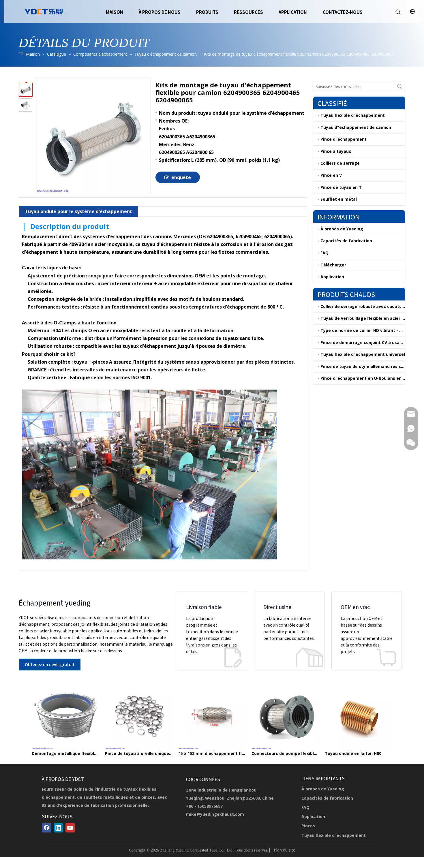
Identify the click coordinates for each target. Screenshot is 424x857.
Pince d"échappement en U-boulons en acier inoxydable (362, 378)
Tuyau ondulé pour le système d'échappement (78, 211)
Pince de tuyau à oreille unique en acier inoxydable (138, 753)
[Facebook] (46, 827)
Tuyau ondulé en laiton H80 (353, 753)
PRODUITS (207, 12)
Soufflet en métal (338, 199)
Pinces (308, 825)
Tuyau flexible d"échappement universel (362, 354)
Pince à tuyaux (335, 151)
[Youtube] (70, 827)
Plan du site (284, 850)
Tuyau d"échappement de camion (355, 127)
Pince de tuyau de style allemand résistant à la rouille (362, 366)
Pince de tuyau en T (341, 187)
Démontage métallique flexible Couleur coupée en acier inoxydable (65, 753)
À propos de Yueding (341, 229)
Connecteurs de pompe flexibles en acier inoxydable (285, 753)
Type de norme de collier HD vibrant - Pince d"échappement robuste (362, 330)
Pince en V (331, 175)
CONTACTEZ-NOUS (343, 12)
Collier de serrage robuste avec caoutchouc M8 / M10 (362, 306)
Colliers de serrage (340, 163)
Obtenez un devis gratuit (50, 664)
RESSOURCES (248, 12)
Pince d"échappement (343, 139)
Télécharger (333, 265)
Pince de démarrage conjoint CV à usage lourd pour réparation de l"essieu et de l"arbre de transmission (362, 342)
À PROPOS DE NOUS (160, 12)
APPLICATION (293, 12)
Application (332, 276)
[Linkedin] (58, 827)
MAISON (114, 12)
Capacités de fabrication (346, 240)
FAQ (324, 252)
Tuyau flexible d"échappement (352, 115)
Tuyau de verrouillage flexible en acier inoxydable (362, 318)
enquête (181, 177)
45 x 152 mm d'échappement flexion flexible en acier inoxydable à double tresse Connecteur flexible (212, 753)
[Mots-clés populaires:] (400, 86)
